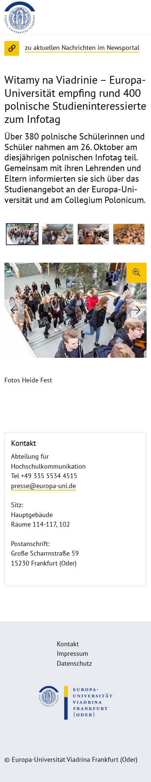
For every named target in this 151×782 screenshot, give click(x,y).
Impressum (72, 653)
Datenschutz (74, 663)
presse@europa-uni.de (43, 485)
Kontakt (68, 644)
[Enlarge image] (136, 273)
